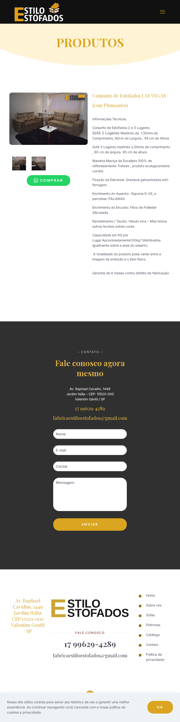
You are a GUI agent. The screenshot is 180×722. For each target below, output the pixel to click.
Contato (152, 645)
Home (150, 595)
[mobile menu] (163, 12)
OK (160, 707)
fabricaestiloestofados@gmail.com (90, 418)
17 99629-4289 (90, 408)
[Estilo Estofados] (39, 11)
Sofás (150, 615)
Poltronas (153, 625)
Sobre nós (153, 605)
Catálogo (153, 635)
